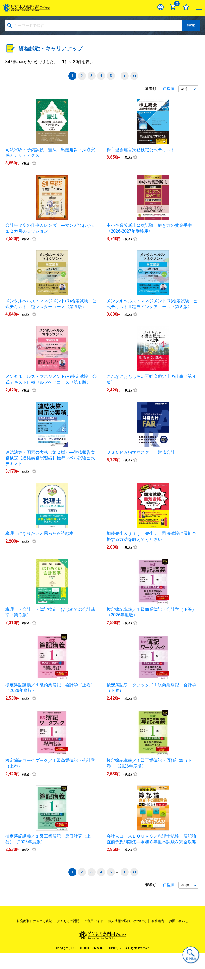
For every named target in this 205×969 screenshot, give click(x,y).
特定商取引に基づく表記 (34, 921)
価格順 (168, 88)
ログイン (160, 7)
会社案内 (157, 921)
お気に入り (186, 7)
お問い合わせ (178, 921)
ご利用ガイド (93, 921)
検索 (191, 25)
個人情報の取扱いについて (127, 921)
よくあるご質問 (68, 921)
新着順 (150, 88)
